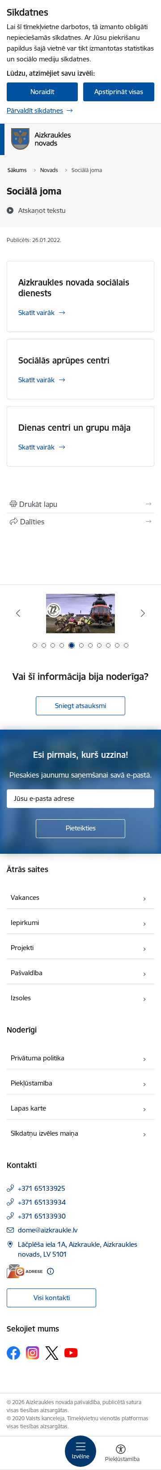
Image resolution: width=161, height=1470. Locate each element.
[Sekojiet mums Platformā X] (52, 1353)
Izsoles (21, 998)
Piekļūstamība (31, 1083)
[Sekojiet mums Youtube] (71, 1352)
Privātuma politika (37, 1058)
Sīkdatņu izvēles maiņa (44, 1133)
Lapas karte (28, 1108)
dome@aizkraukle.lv (47, 1230)
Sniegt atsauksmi (80, 705)
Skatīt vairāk (36, 312)
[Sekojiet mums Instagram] (32, 1352)
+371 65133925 (41, 1188)
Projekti (22, 947)
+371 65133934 (42, 1202)
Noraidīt (42, 91)
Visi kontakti (52, 1297)
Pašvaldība (26, 972)
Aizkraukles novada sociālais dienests (73, 287)
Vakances (25, 897)
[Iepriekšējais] (18, 613)
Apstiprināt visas (118, 91)
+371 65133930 (42, 1216)
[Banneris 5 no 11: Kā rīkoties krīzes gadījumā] (80, 613)
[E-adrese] (24, 1271)
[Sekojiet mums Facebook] (13, 1353)
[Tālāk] (143, 613)
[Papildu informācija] (50, 1271)
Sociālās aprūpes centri (64, 360)
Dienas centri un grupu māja (74, 427)
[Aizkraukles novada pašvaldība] (70, 149)
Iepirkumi (25, 922)
